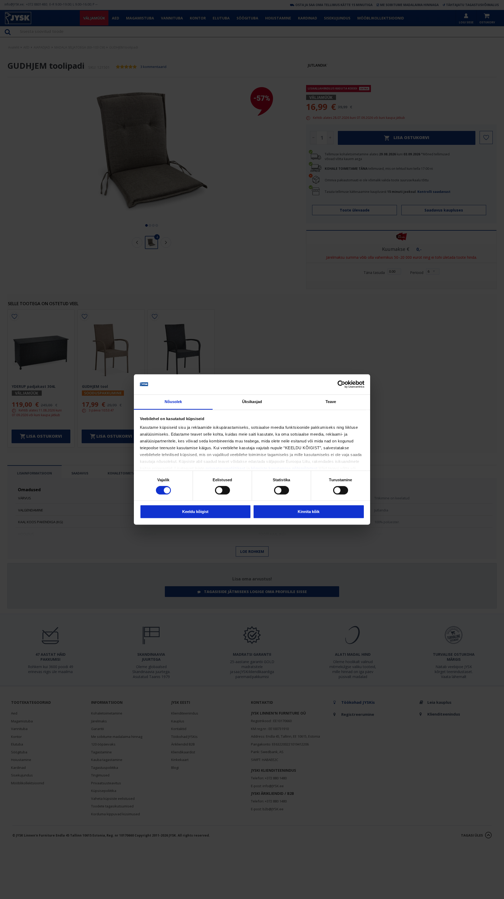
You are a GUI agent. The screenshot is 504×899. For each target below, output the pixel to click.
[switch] (222, 490)
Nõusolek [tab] (173, 401)
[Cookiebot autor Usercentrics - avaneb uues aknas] (341, 384)
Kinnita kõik (308, 511)
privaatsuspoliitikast (225, 468)
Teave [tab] (331, 401)
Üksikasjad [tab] (252, 401)
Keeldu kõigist (195, 511)
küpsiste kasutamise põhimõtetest (284, 468)
